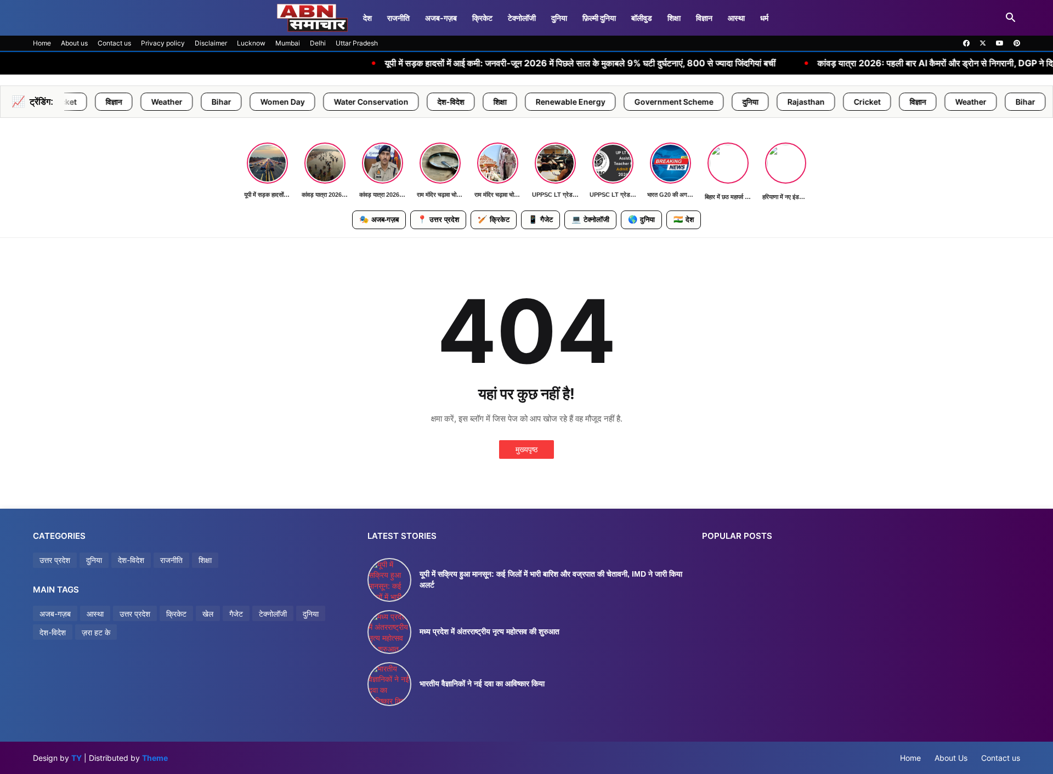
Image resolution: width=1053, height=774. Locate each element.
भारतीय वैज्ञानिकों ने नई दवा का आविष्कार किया (482, 683)
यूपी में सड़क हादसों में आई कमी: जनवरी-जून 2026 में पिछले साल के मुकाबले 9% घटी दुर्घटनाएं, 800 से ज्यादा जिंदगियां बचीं (522, 63)
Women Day (228, 101)
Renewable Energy (516, 101)
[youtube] (1000, 43)
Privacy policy (163, 43)
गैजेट (540, 219)
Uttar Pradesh (357, 43)
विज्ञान (704, 17)
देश (367, 17)
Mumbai (287, 43)
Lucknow (251, 43)
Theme (155, 757)
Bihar (167, 101)
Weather (112, 101)
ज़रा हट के (96, 632)
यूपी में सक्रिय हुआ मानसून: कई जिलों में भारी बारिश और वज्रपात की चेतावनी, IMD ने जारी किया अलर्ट (551, 579)
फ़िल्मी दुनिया (599, 17)
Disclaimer (211, 43)
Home (42, 43)
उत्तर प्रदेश (438, 219)
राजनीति (398, 17)
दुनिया (559, 17)
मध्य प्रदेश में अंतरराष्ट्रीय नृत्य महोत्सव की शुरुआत (489, 631)
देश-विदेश (396, 101)
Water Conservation (317, 101)
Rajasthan (752, 101)
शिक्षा (674, 17)
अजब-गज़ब (379, 219)
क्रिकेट (482, 17)
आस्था (736, 17)
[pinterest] (1017, 43)
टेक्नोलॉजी (522, 17)
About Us (951, 757)
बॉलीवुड (641, 17)
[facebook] (966, 43)
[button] (1010, 18)
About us (74, 43)
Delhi (318, 43)
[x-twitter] (983, 43)
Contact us (114, 43)
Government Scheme (619, 101)
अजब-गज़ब (441, 17)
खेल (207, 613)
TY (76, 757)
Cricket (813, 101)
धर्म (764, 17)
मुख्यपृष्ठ (526, 449)
